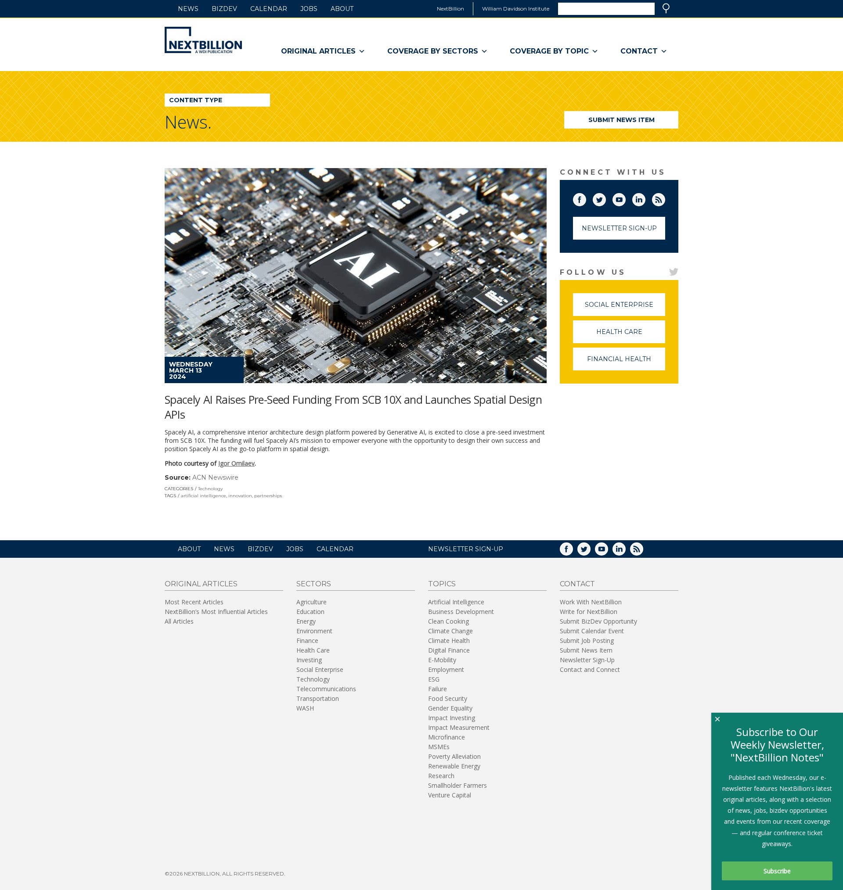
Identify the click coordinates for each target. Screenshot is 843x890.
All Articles (179, 621)
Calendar (268, 9)
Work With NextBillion (591, 602)
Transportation (317, 698)
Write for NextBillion (588, 611)
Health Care (630, 335)
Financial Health (626, 362)
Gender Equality (450, 708)
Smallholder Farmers (457, 785)
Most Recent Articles (194, 602)
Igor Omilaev (236, 463)
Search (666, 8)
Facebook (585, 198)
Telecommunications (326, 689)
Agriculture (311, 602)
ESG (434, 679)
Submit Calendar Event (592, 631)
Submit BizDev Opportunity (598, 621)
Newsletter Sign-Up (619, 228)
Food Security (447, 698)
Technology (210, 489)
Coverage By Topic (549, 51)
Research (441, 776)
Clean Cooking (448, 621)
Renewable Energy (454, 766)
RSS (664, 198)
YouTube (625, 198)
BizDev (224, 9)
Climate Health (449, 640)
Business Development (461, 611)
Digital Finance (449, 650)
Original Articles (318, 51)
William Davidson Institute (515, 8)
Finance (307, 640)
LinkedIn (625, 552)
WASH (305, 708)
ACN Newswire (215, 477)
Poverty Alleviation (454, 756)
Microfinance (446, 737)
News (188, 9)
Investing (309, 660)
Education (310, 611)
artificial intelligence (203, 496)
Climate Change (450, 631)
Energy (306, 621)
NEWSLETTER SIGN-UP (465, 549)
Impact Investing (451, 718)
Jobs (308, 9)
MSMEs (439, 747)
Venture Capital (449, 795)
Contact (639, 51)
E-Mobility (442, 660)
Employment (446, 669)
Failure (437, 689)
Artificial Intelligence (456, 602)
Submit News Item (621, 120)
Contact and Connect (590, 669)
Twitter (605, 198)
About (342, 9)
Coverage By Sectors (432, 51)
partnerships (268, 496)
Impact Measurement (459, 727)
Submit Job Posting (587, 640)
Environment (314, 631)
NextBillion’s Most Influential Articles (216, 611)
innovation (240, 496)
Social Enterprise (625, 308)
